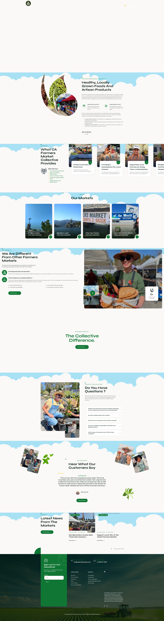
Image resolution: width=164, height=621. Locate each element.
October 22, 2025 (75, 515)
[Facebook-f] (104, 605)
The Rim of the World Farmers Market (95, 234)
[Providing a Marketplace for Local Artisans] (80, 155)
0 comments (82, 532)
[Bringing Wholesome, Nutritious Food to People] (136, 155)
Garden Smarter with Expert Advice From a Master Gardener (109, 536)
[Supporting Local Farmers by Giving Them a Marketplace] (108, 155)
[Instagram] (107, 605)
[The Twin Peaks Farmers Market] (67, 221)
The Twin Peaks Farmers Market (63, 234)
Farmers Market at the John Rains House (122, 233)
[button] (92, 293)
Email (45, 575)
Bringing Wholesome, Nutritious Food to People (139, 167)
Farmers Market (73, 532)
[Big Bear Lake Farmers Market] (38, 221)
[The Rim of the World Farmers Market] (96, 221)
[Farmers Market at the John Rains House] (125, 221)
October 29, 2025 (103, 515)
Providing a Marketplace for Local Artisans (82, 167)
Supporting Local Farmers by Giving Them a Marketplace (111, 167)
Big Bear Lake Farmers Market (35, 234)
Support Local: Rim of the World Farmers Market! (79, 536)
